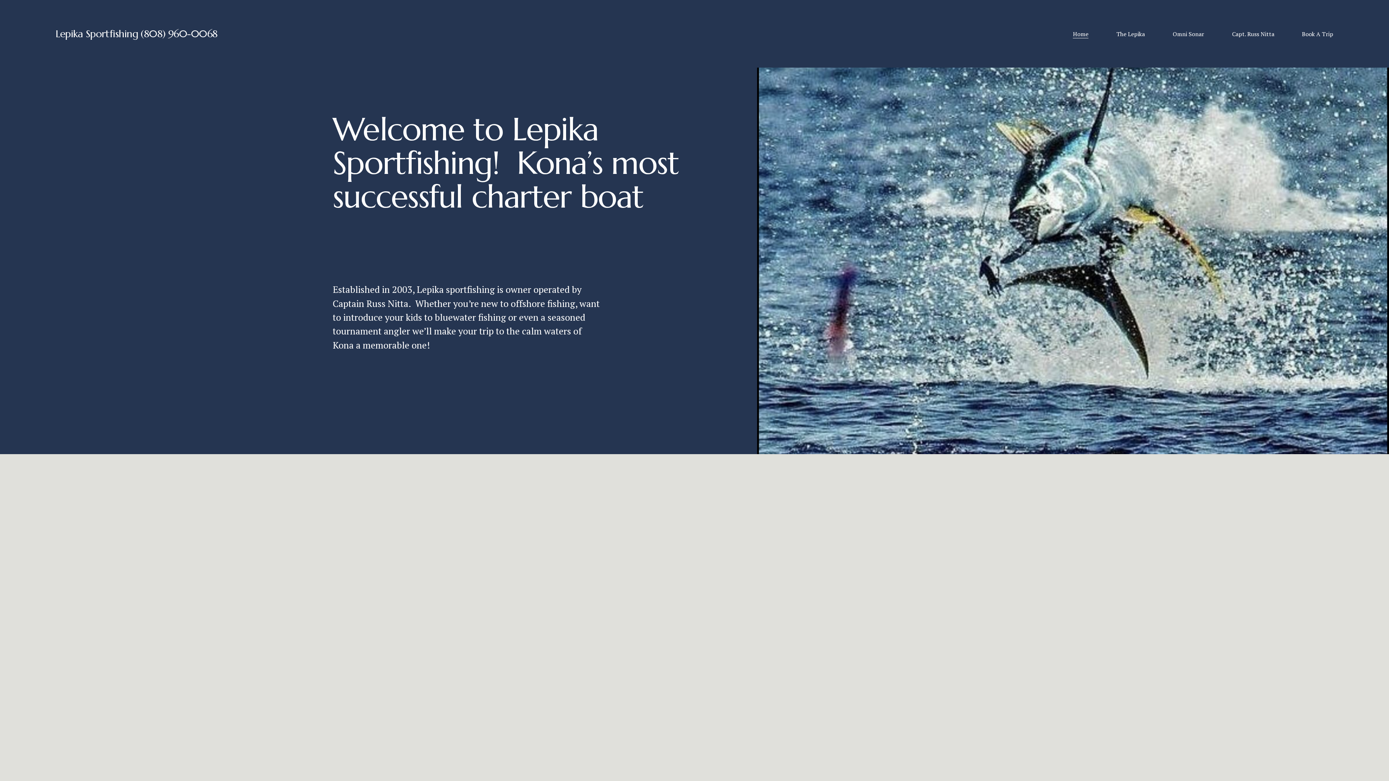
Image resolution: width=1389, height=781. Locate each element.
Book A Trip (1317, 34)
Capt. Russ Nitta (1253, 34)
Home (1080, 34)
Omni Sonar (1188, 34)
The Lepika (1130, 34)
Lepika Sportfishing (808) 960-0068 (137, 33)
